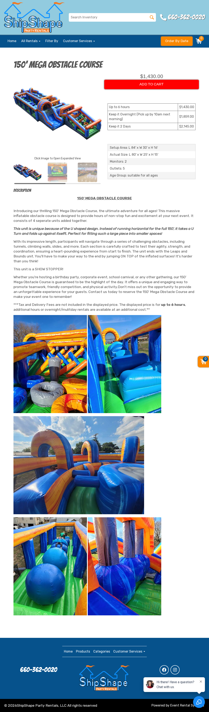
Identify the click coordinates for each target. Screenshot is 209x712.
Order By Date (177, 41)
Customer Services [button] (78, 41)
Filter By (51, 41)
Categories (101, 651)
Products (83, 651)
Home (12, 41)
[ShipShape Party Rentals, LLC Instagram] (175, 669)
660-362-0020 (38, 669)
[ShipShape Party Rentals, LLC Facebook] (164, 669)
